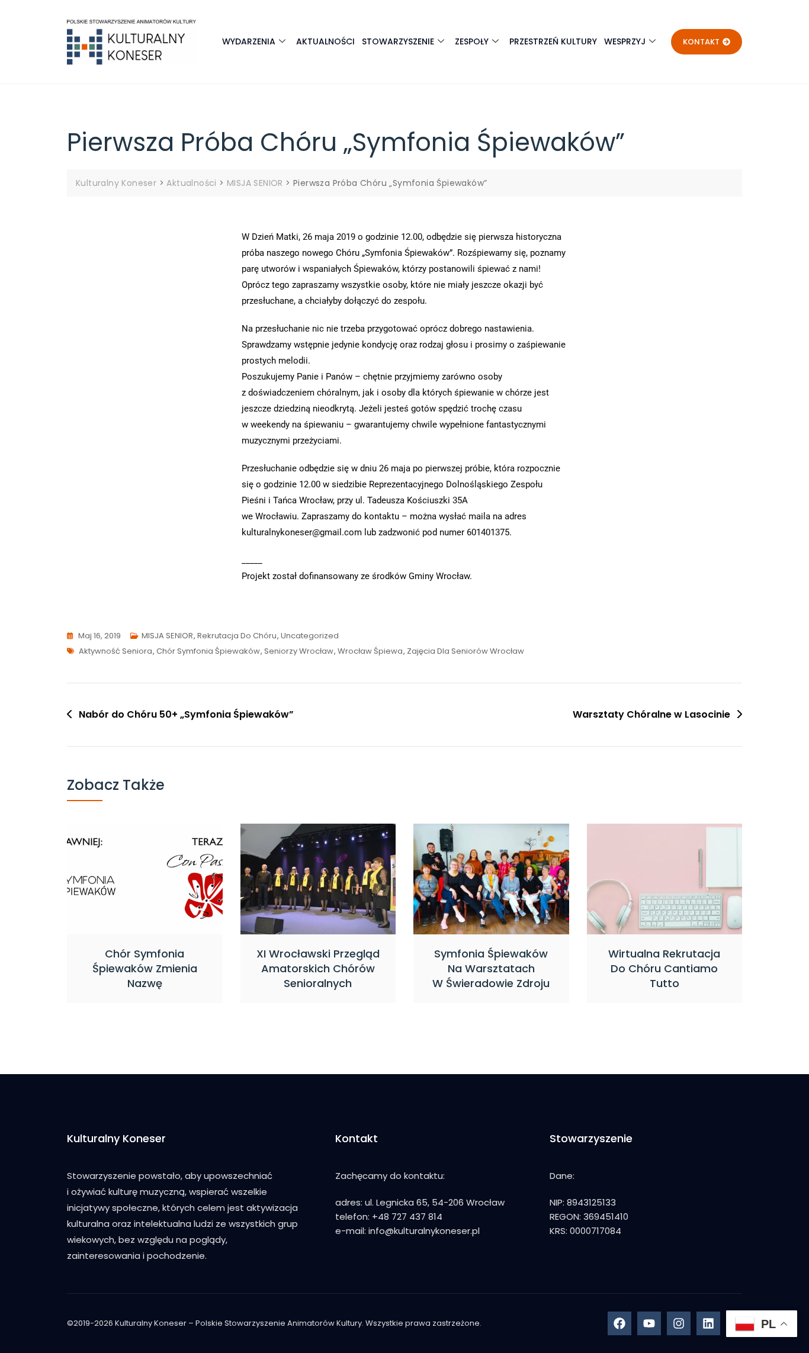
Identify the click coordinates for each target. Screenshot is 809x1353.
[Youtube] (649, 1323)
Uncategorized (310, 635)
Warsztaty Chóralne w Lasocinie (651, 714)
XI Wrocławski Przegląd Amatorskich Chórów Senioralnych (318, 968)
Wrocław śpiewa (370, 651)
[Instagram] (679, 1323)
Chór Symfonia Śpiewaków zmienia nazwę (144, 968)
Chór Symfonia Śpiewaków (208, 651)
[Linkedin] (708, 1323)
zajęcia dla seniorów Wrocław (465, 651)
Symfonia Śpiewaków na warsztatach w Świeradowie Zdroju (491, 968)
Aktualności (325, 41)
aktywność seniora (115, 651)
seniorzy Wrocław (298, 651)
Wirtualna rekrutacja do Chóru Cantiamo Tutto (664, 968)
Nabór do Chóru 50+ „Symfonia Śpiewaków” (186, 714)
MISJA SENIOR (167, 635)
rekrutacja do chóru (237, 635)
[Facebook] (619, 1323)
